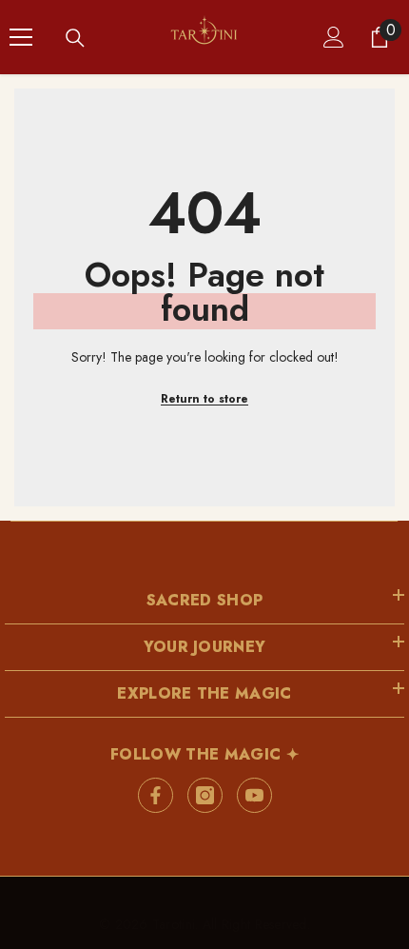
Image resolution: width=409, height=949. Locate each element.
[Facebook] (155, 795)
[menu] (21, 37)
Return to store (204, 398)
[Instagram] (205, 795)
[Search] (75, 38)
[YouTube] (254, 795)
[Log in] (333, 37)
